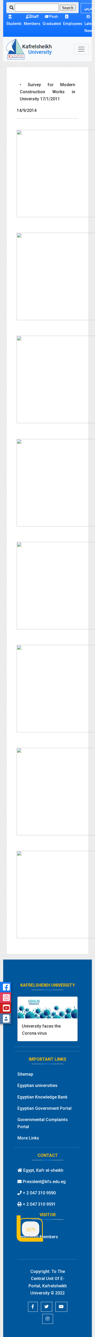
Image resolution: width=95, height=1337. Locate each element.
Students (14, 24)
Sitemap (25, 1074)
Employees (72, 24)
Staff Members (32, 20)
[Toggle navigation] (81, 49)
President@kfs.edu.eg (44, 1181)
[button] (33, 1307)
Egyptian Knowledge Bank (42, 1097)
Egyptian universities (37, 1085)
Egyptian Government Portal (44, 1108)
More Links (28, 1138)
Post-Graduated (51, 20)
